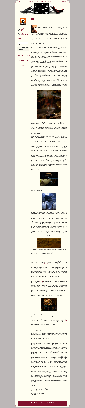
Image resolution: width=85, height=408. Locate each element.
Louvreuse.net (41, 404)
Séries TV (64, 1)
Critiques (25, 1)
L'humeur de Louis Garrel (24, 60)
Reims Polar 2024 (24, 26)
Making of (58, 1)
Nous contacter (51, 402)
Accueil (20, 1)
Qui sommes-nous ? (34, 402)
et (45, 263)
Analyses (36, 1)
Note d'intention (24, 65)
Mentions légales (45, 402)
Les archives (40, 402)
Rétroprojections (43, 1)
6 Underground (23, 28)
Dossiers (31, 1)
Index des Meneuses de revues (24, 55)
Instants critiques (51, 1)
